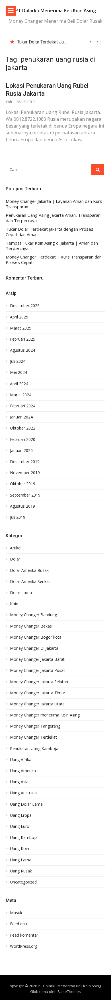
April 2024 (19, 383)
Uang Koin (19, 848)
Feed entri (19, 923)
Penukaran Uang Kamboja (34, 748)
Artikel (15, 548)
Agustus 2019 (22, 506)
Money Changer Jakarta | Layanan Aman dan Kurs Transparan (54, 204)
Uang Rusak (21, 871)
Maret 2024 (20, 394)
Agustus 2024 (22, 350)
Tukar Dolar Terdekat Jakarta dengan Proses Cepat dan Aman (49, 232)
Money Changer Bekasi (31, 626)
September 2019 (25, 495)
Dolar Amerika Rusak (29, 570)
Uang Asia (19, 781)
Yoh (9, 101)
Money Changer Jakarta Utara (37, 704)
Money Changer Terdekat (33, 737)
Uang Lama (20, 860)
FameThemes (69, 991)
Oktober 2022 (22, 428)
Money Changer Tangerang (35, 726)
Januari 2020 (21, 450)
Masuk (16, 912)
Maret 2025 (20, 328)
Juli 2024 (17, 361)
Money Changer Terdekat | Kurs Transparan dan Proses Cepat (54, 259)
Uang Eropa (21, 815)
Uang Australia (23, 792)
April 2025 (19, 317)
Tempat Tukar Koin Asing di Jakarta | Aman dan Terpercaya (52, 245)
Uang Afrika (20, 759)
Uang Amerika (23, 770)
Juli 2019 (17, 517)
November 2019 (25, 472)
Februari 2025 (22, 339)
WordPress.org (23, 946)
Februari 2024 (22, 406)
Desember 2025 (25, 305)
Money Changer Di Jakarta (34, 648)
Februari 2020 (22, 439)
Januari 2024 (21, 417)
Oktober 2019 (22, 483)
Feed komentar (24, 935)
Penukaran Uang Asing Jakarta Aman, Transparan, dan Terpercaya (54, 218)
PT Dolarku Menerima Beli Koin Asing (55, 10)
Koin (14, 603)
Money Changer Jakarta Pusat (37, 670)
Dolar (15, 559)
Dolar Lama (21, 592)
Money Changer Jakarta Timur (37, 692)
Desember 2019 (25, 461)
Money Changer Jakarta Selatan (39, 681)
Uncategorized (23, 882)
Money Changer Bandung (33, 614)
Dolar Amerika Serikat (30, 581)
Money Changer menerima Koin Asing (45, 715)
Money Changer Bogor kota (35, 637)
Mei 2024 (18, 372)
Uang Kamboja (24, 837)
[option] (59, 42)
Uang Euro (19, 826)
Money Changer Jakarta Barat (37, 659)
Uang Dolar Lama (26, 804)
